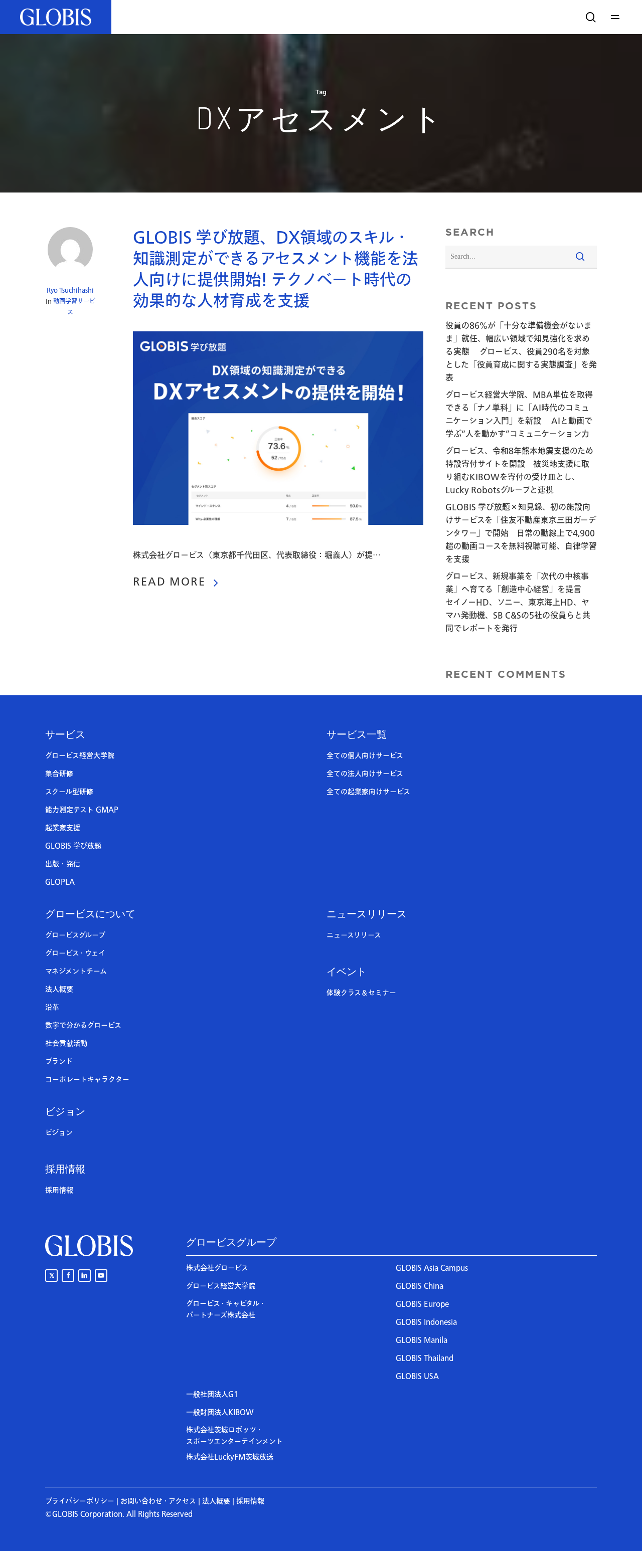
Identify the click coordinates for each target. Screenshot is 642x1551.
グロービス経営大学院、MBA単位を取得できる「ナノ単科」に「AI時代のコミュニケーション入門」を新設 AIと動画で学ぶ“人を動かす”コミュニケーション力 (519, 414)
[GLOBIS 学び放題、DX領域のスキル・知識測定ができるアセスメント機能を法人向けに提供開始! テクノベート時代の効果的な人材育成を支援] (278, 542)
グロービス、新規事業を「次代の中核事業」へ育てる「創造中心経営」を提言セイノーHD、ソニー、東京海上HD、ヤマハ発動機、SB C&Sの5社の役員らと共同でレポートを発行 (517, 602)
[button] (616, 17)
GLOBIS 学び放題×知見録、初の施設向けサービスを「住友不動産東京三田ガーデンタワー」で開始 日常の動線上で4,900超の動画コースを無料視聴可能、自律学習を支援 (521, 533)
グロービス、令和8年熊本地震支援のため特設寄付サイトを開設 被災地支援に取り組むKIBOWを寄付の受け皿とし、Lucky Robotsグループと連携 (519, 470)
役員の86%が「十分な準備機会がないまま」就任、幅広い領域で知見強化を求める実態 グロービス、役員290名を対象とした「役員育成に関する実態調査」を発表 (521, 352)
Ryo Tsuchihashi (70, 290)
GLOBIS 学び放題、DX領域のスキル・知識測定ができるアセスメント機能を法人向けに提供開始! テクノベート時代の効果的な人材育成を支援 (275, 270)
